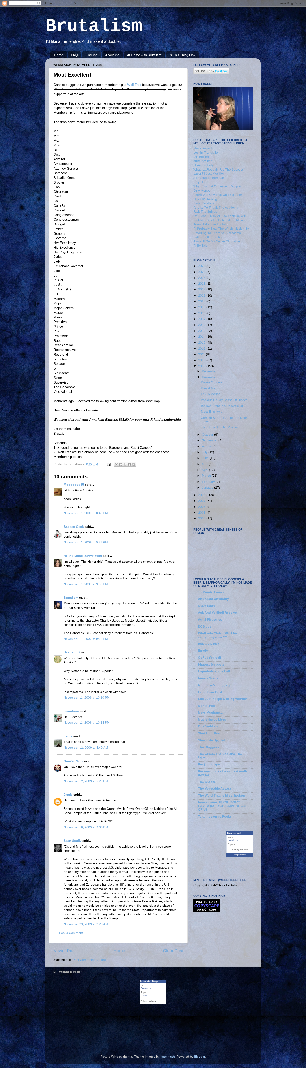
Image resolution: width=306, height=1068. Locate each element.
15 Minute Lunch (211, 592)
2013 (202, 342)
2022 (202, 289)
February (209, 481)
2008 (202, 495)
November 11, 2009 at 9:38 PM (86, 639)
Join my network (240, 849)
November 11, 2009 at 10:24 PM (87, 722)
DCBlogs (204, 626)
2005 (202, 512)
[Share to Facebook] (129, 464)
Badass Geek (74, 526)
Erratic (203, 650)
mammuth (167, 1056)
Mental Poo (206, 705)
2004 (202, 518)
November (210, 377)
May (205, 464)
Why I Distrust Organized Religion (217, 186)
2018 (202, 313)
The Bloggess (208, 747)
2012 (202, 348)
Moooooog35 (74, 484)
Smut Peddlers (203, 203)
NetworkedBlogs (149, 981)
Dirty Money (201, 190)
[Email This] (116, 464)
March (207, 475)
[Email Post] (108, 464)
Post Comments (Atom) (89, 959)
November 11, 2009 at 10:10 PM (87, 697)
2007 (202, 500)
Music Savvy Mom (212, 719)
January (208, 487)
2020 (202, 301)
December (210, 371)
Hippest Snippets (211, 664)
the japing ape (209, 764)
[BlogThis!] (121, 464)
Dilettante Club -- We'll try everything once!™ (217, 635)
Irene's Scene (208, 678)
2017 (202, 319)
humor (144, 995)
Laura (68, 736)
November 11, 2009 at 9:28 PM (86, 542)
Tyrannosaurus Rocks (215, 816)
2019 (202, 307)
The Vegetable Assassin (216, 788)
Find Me (91, 55)
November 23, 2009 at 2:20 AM (86, 924)
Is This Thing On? (182, 55)
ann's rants (206, 606)
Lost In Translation (206, 152)
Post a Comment (71, 933)
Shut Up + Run (209, 733)
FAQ (74, 55)
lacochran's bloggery (214, 685)
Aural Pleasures (210, 619)
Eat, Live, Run (208, 643)
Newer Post (64, 950)
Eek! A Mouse (210, 394)
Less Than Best (210, 692)
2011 (202, 354)
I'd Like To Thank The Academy (215, 207)
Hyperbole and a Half (214, 671)
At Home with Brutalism (144, 55)
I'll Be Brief (200, 245)
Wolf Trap (134, 85)
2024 (202, 278)
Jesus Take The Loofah (210, 224)
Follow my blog (148, 1001)
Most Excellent (211, 411)
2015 (202, 331)
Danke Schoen (211, 382)
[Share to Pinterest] (133, 464)
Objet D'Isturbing (205, 199)
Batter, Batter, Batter (207, 237)
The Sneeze (207, 782)
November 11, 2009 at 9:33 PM (86, 584)
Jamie (68, 794)
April (205, 470)
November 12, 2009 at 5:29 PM (86, 781)
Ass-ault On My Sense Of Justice (216, 241)
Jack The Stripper (205, 211)
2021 (202, 295)
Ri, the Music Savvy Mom (83, 555)
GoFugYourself (209, 657)
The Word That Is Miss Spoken (221, 795)
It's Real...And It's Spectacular (222, 406)
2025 (202, 272)
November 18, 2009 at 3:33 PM (86, 827)
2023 (202, 283)
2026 (202, 266)
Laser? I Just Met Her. (209, 173)
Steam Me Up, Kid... (213, 740)
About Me (112, 55)
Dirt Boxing (201, 156)
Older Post (173, 950)
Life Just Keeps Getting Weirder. (223, 699)
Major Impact (202, 148)
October (208, 434)
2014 (202, 336)
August (207, 446)
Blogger (199, 1056)
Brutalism (93, 26)
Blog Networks (240, 855)
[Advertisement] (105, 1033)
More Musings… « (212, 712)
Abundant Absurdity (213, 599)
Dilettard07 (72, 652)
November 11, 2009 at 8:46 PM (86, 513)
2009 (202, 366)
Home (58, 55)
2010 (202, 360)
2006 (202, 506)
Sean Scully (73, 840)
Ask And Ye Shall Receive (217, 612)
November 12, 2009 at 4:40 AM (86, 747)
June (206, 458)
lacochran (71, 711)
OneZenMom (73, 761)
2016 (202, 325)
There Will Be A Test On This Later (217, 195)
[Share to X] (125, 464)
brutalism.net (202, 161)
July (205, 452)
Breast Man (209, 388)
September (210, 440)
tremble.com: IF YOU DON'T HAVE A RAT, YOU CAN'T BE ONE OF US (223, 806)
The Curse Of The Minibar (219, 427)
